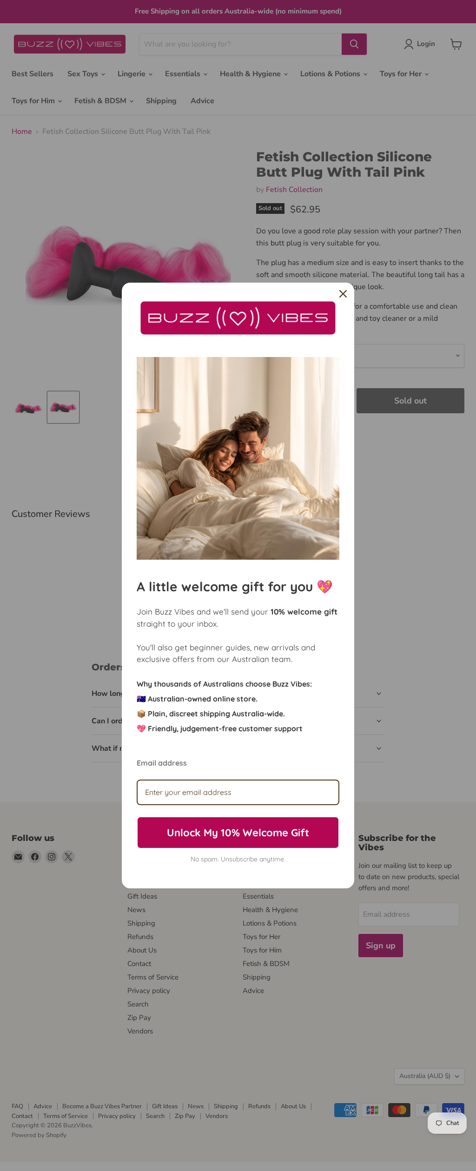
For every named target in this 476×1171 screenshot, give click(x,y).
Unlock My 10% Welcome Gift (238, 832)
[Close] (343, 294)
